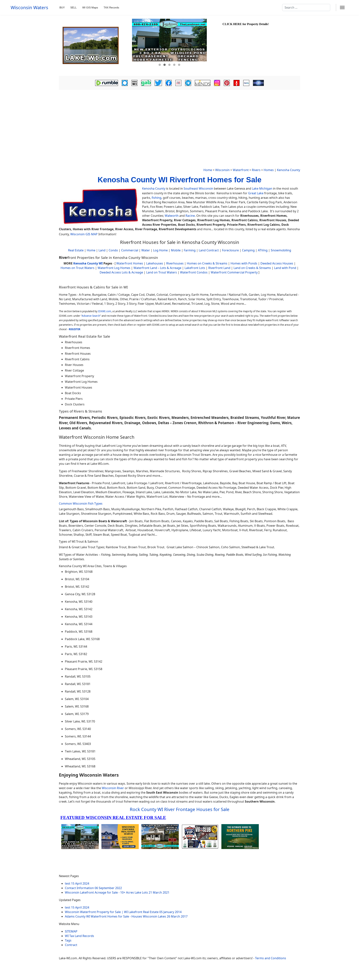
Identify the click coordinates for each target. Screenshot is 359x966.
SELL (73, 7)
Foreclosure (230, 250)
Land (102, 250)
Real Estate (76, 250)
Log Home (160, 250)
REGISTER (74, 329)
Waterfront (241, 170)
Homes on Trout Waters (77, 268)
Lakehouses (154, 263)
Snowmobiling (281, 250)
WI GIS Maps (90, 7)
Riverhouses (175, 263)
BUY (62, 7)
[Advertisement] (179, 119)
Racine (190, 216)
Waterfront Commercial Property (234, 272)
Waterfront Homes (129, 263)
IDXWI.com (104, 311)
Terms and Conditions (270, 958)
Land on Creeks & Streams (252, 268)
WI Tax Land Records (79, 936)
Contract (71, 945)
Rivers (256, 170)
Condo (113, 250)
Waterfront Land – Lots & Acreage (157, 268)
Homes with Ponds (244, 263)
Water (145, 250)
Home (207, 170)
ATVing (263, 250)
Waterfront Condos (194, 272)
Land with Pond (285, 268)
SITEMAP (71, 931)
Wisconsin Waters (29, 7)
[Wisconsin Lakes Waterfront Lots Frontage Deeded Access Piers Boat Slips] (95, 45)
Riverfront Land (219, 268)
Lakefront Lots (195, 268)
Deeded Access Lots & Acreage (121, 272)
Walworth (172, 216)
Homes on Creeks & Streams (207, 263)
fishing (156, 198)
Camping (248, 250)
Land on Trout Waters (161, 272)
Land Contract (209, 250)
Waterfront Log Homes (114, 268)
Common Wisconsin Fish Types (80, 503)
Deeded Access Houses (276, 263)
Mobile (176, 250)
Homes (269, 170)
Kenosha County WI (88, 263)
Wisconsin (222, 170)
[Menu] (342, 7)
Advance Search (91, 315)
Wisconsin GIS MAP (84, 234)
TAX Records (111, 7)
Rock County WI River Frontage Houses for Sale (179, 809)
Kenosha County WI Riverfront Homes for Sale (179, 180)
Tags (68, 940)
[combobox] (306, 7)
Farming (190, 250)
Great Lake (255, 193)
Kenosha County (288, 170)
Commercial (129, 250)
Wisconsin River (113, 788)
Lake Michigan (262, 188)
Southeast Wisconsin (198, 188)
